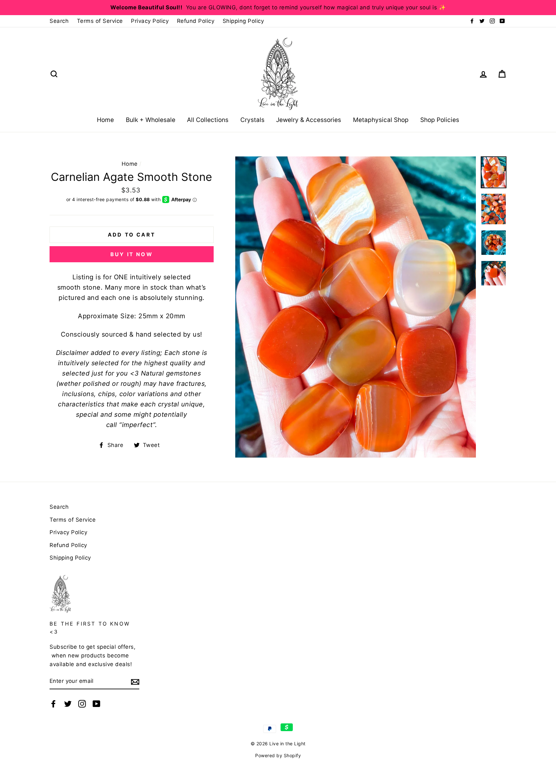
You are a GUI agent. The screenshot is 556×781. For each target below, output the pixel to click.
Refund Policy (196, 21)
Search (59, 21)
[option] (278, 7)
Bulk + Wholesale (150, 120)
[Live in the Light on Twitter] (68, 703)
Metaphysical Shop (381, 120)
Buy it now (131, 254)
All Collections (207, 120)
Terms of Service (100, 21)
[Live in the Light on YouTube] (96, 703)
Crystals (252, 120)
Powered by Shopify (278, 755)
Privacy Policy (150, 21)
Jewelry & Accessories (308, 120)
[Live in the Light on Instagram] (82, 703)
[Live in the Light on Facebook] (53, 703)
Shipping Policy (243, 21)
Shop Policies (439, 120)
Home (105, 120)
